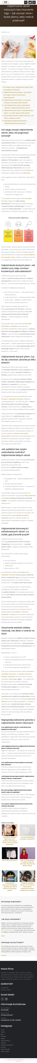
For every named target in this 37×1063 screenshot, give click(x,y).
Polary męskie (5, 1051)
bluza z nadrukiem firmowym (13, 399)
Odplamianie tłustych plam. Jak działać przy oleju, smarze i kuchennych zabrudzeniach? (17, 95)
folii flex (28, 170)
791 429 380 (5, 1010)
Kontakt (3, 955)
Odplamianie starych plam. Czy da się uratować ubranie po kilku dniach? (17, 101)
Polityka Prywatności (7, 1045)
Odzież (3, 1038)
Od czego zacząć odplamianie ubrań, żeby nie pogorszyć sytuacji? (18, 88)
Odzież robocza (5, 1041)
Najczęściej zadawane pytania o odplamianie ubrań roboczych (15, 122)
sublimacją (26, 173)
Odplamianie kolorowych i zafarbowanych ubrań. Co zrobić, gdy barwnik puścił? (18, 111)
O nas (2, 1030)
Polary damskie (5, 1049)
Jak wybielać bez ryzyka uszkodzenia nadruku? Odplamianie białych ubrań (17, 106)
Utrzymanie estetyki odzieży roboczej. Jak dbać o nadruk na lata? (18, 117)
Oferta (3, 1032)
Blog (2, 1034)
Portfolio (3, 1036)
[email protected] (6, 930)
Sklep (2, 936)
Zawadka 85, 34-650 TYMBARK (11, 1020)
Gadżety (3, 1043)
